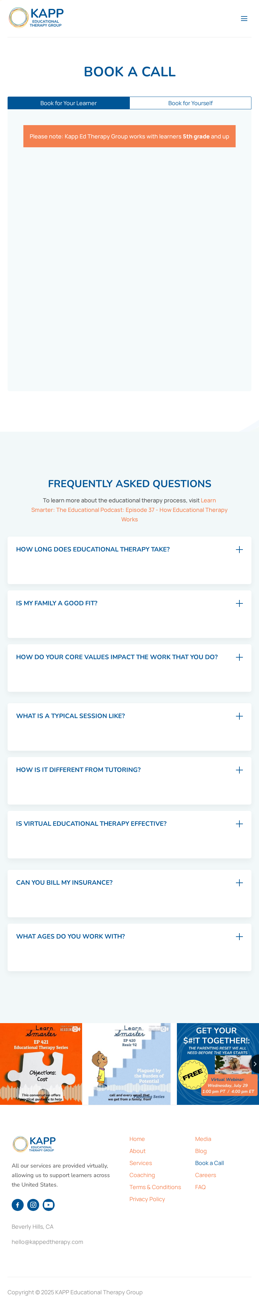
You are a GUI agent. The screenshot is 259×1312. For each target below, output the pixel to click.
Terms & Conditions (155, 1187)
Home (137, 1139)
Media (203, 1139)
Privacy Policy (147, 1199)
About (138, 1151)
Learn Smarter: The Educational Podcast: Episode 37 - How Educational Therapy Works (129, 509)
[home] (37, 18)
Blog (201, 1151)
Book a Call (209, 1163)
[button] (244, 18)
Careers (205, 1175)
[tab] (69, 103)
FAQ (200, 1187)
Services (141, 1163)
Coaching (142, 1175)
